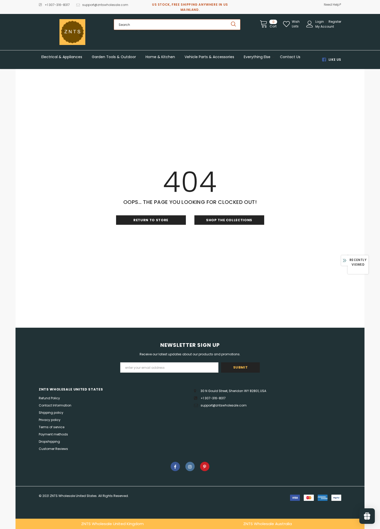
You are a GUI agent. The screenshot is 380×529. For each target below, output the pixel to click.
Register (335, 21)
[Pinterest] (204, 466)
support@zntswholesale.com (105, 5)
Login (320, 21)
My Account (324, 26)
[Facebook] (175, 466)
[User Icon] (309, 24)
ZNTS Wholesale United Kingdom (112, 523)
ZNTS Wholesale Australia (267, 523)
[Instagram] (190, 466)
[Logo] (72, 32)
